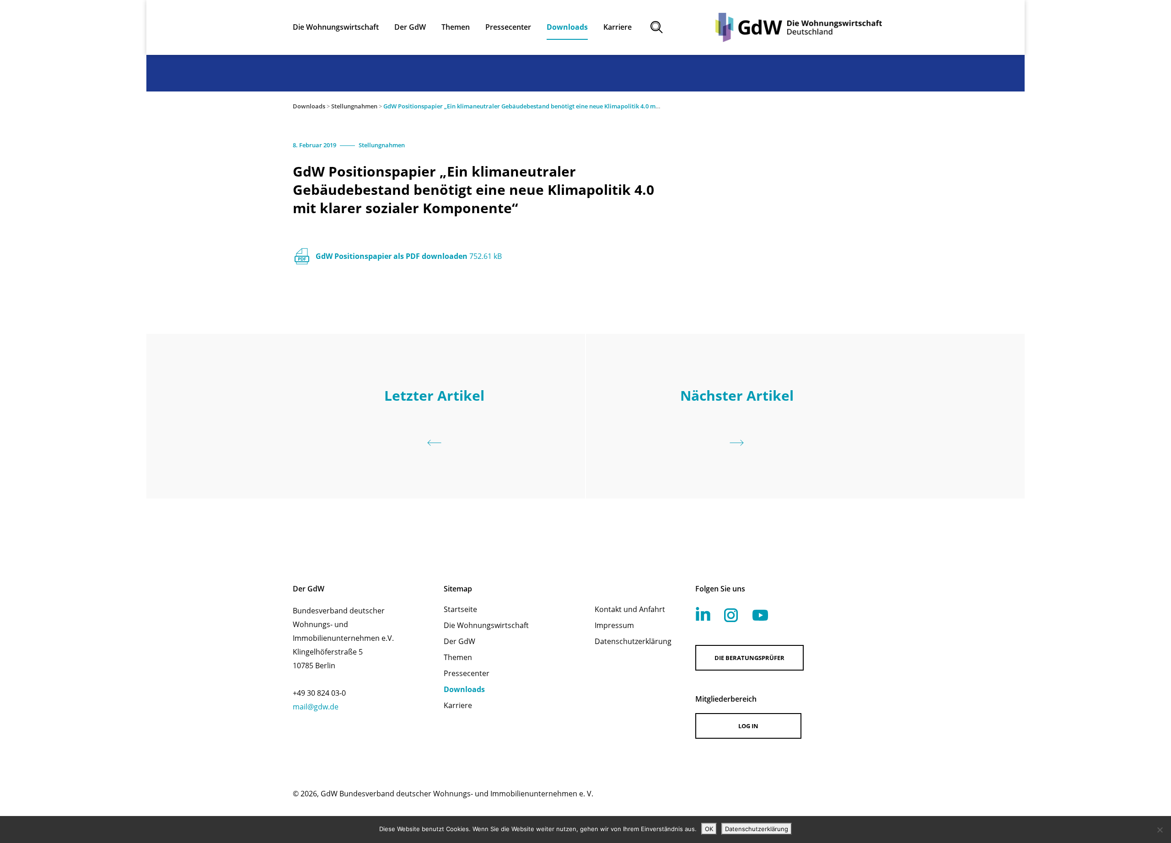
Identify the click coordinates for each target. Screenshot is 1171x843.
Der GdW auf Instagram (731, 615)
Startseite (460, 609)
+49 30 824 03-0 (319, 693)
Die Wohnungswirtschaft (486, 625)
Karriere (458, 705)
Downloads (309, 106)
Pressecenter (466, 673)
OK (709, 828)
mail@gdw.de (315, 707)
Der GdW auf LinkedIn (703, 614)
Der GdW (459, 641)
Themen (458, 657)
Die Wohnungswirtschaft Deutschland (798, 27)
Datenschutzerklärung (633, 641)
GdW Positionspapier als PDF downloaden (409, 256)
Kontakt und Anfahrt (630, 609)
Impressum (614, 625)
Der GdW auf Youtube (760, 615)
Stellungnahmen (354, 106)
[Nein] (1159, 829)
